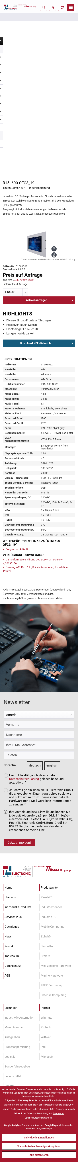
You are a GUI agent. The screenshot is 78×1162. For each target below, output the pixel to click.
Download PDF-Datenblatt (36, 343)
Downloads (12, 926)
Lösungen (11, 1008)
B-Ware (45, 956)
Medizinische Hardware (56, 966)
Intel (43, 1047)
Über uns (10, 897)
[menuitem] (70, 7)
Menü (70, 7)
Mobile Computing (52, 926)
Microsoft (47, 1056)
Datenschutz (13, 966)
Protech (46, 1027)
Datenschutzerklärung (24, 779)
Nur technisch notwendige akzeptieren (39, 1146)
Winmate (46, 1017)
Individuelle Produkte (18, 907)
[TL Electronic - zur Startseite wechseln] (11, 7)
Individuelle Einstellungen (39, 1137)
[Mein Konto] (52, 7)
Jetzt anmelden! (19, 842)
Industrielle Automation (19, 1017)
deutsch (35, 765)
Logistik (10, 1056)
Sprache (10, 765)
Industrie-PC (48, 917)
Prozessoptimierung (17, 1047)
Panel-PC (46, 897)
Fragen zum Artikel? (16, 549)
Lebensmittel (13, 1076)
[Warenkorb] (61, 7)
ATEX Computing (52, 985)
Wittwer (45, 1037)
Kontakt (10, 946)
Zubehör (46, 936)
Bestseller (47, 946)
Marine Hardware (52, 975)
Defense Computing (53, 995)
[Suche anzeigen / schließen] (43, 7)
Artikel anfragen (36, 300)
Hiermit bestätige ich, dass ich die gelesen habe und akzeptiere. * (36, 778)
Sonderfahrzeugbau (17, 1066)
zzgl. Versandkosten (24, 280)
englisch (52, 765)
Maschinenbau (14, 1027)
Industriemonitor (51, 907)
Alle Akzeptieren (39, 1154)
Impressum (12, 956)
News (8, 936)
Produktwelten (50, 887)
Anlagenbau (12, 1037)
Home (8, 887)
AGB (7, 975)
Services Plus (13, 917)
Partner (45, 1008)
